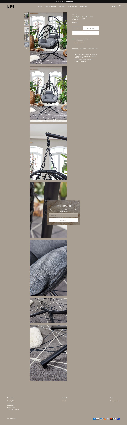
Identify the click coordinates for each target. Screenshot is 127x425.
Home (40, 6)
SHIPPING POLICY (92, 48)
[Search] (120, 6)
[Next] (26, 48)
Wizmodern (75, 14)
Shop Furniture (72, 6)
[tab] (76, 49)
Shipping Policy (11, 401)
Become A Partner (115, 401)
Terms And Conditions (13, 409)
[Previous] (26, 11)
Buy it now (85, 33)
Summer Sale (83, 6)
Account (114, 6)
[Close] (78, 202)
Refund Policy (10, 405)
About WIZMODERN (50, 6)
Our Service (62, 6)
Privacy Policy (11, 407)
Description (75, 48)
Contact (64, 401)
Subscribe (63, 220)
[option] (26, 15)
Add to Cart (90, 28)
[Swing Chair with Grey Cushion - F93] (26, 15)
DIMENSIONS (83, 48)
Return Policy (10, 403)
